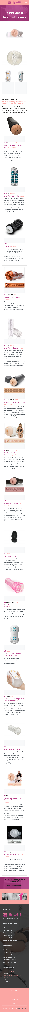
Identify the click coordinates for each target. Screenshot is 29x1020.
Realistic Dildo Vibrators (9, 937)
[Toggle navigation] (26, 2)
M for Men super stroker (12, 196)
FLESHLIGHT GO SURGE (12, 503)
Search (14, 1003)
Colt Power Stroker (10, 556)
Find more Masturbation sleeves (14, 885)
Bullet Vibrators (7, 930)
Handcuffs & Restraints (9, 959)
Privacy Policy (14, 990)
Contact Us (14, 995)
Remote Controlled (8, 950)
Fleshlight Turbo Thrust (11, 297)
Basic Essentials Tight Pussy (13, 749)
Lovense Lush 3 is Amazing (10, 971)
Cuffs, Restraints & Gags (9, 962)
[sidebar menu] (3, 2)
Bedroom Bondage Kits (9, 952)
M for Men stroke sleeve (12, 348)
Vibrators (5, 928)
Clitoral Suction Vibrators (10, 940)
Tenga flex (7, 246)
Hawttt (15, 1008)
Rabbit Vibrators (7, 935)
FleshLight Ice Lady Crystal (13, 854)
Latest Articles (14, 999)
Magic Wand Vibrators (9, 933)
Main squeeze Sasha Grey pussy (14, 402)
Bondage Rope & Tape (9, 954)
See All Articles (7, 981)
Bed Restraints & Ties (9, 957)
